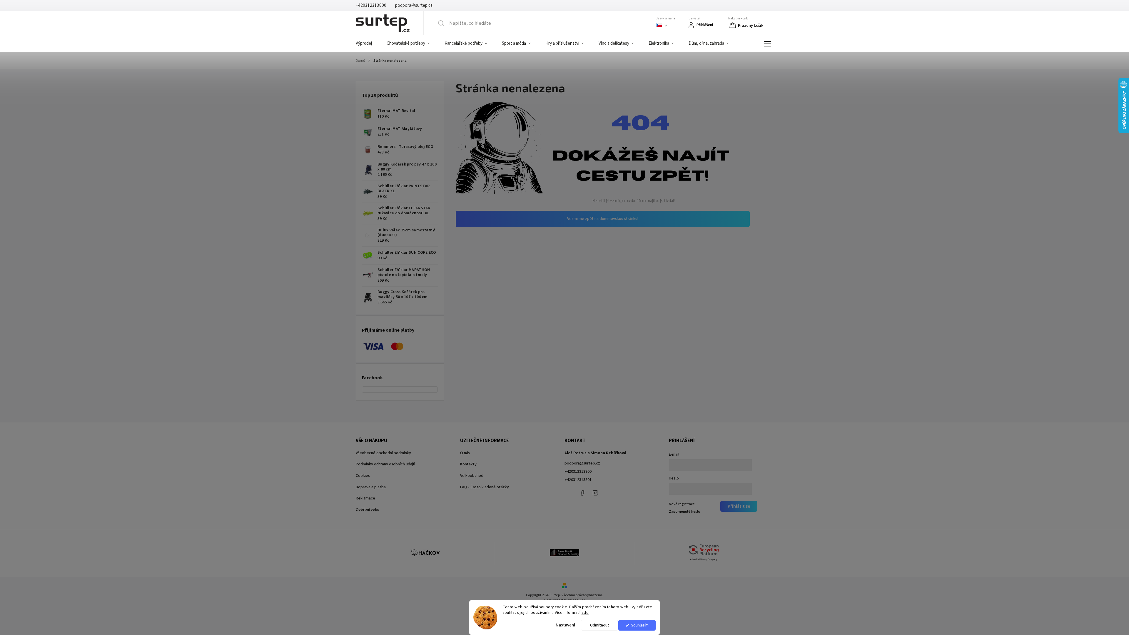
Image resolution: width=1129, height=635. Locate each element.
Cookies (363, 476)
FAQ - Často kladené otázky (484, 487)
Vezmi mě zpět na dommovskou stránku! (602, 219)
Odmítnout (599, 625)
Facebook (582, 493)
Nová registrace (682, 504)
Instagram (595, 493)
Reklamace (365, 498)
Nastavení (565, 625)
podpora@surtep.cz (582, 463)
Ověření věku (367, 510)
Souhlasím (640, 625)
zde (585, 612)
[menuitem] (367, 43)
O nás (465, 453)
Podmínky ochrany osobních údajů (385, 464)
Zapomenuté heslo (684, 511)
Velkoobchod (471, 476)
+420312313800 (578, 471)
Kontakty (468, 464)
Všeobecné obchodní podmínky (383, 453)
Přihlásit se (739, 506)
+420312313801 (578, 480)
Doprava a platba (371, 487)
